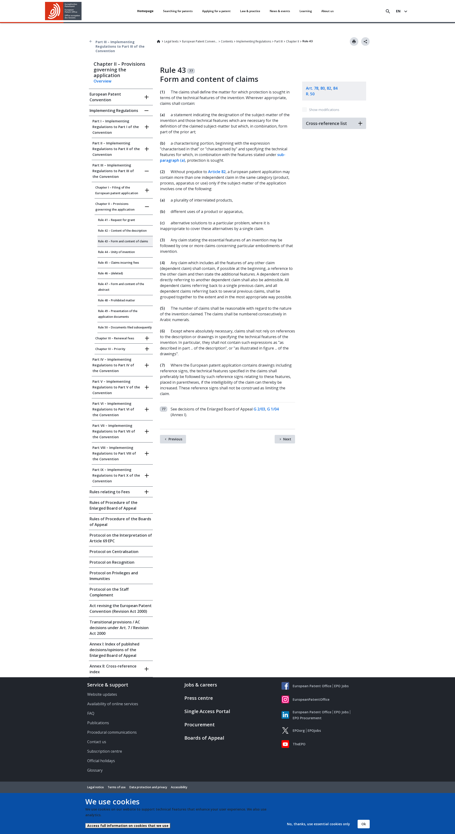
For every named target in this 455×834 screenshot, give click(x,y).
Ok (363, 824)
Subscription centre (104, 751)
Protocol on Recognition (112, 562)
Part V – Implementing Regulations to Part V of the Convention (116, 387)
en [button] (398, 11)
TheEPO (299, 744)
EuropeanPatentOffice (311, 699)
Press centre (198, 698)
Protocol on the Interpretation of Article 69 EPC (121, 538)
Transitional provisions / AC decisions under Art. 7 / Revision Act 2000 (119, 627)
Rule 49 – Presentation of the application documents (117, 314)
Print (354, 41)
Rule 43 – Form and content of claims (123, 241)
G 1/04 (273, 409)
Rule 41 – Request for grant (116, 220)
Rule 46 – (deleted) (110, 273)
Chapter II (292, 41)
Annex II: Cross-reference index (113, 669)
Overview (102, 81)
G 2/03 (259, 409)
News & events (280, 11)
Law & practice (250, 11)
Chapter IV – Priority (110, 349)
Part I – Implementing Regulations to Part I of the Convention (115, 127)
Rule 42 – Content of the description (122, 231)
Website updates (102, 694)
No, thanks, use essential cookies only (318, 824)
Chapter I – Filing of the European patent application (116, 190)
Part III (278, 41)
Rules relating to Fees (110, 491)
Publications (98, 722)
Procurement (199, 724)
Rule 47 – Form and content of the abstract (121, 287)
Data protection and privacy (148, 787)
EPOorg (299, 730)
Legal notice (95, 787)
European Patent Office (312, 686)
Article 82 (217, 171)
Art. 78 (312, 88)
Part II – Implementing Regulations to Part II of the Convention (116, 149)
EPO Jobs (341, 686)
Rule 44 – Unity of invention (116, 252)
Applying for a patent (216, 11)
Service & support (107, 685)
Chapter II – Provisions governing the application (115, 207)
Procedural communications (112, 732)
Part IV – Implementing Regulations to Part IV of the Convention (113, 365)
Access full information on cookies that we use (127, 825)
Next (287, 439)
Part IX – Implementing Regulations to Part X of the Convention (116, 475)
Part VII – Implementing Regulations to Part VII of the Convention (113, 431)
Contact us (96, 741)
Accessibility (179, 787)
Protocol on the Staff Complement (109, 592)
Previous (175, 439)
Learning (306, 11)
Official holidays (101, 760)
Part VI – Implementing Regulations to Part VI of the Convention (113, 409)
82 (329, 88)
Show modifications (324, 109)
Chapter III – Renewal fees (114, 338)
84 (335, 88)
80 (322, 88)
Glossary (95, 770)
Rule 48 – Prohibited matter (116, 300)
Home (158, 41)
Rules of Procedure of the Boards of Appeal (120, 521)
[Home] (63, 11)
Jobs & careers (200, 685)
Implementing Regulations (253, 41)
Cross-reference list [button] (326, 123)
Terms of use (117, 787)
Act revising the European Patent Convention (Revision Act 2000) (121, 608)
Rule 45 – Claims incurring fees (118, 263)
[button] (82, 11)
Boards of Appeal (204, 738)
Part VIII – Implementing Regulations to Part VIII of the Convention (114, 453)
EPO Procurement (307, 718)
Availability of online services (112, 703)
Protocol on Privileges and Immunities (114, 575)
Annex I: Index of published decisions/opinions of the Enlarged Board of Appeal (114, 649)
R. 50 (310, 94)
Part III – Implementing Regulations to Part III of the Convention (120, 46)
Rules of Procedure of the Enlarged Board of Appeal (113, 505)
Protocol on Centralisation (114, 551)
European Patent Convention (200, 41)
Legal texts (171, 41)
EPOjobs (314, 730)
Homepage (145, 11)
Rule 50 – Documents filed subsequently (125, 327)
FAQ (90, 713)
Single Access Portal (207, 711)
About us (327, 11)
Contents (227, 41)
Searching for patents (178, 11)
